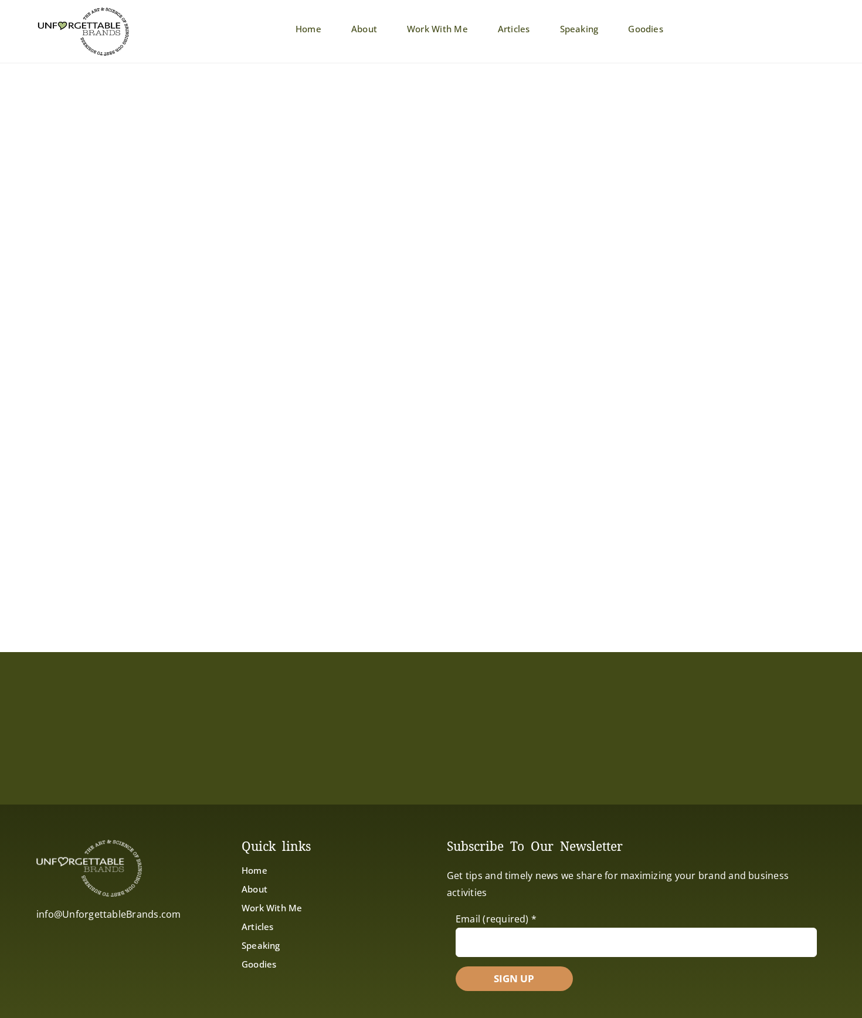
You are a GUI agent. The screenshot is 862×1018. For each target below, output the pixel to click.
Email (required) (496, 918)
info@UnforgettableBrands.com (108, 914)
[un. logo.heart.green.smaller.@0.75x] (83, 10)
